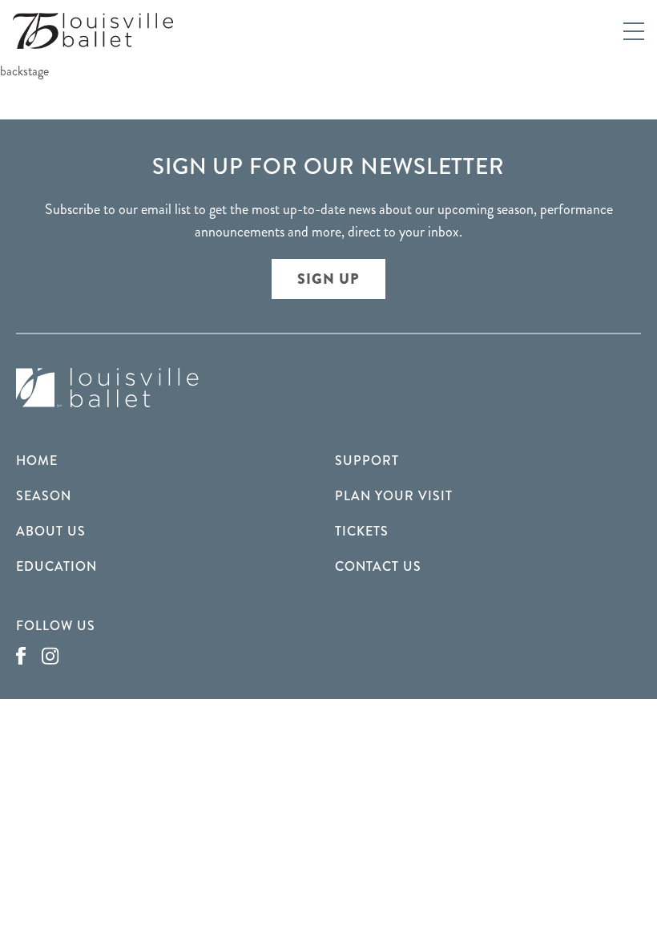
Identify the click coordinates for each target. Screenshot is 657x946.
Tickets (362, 531)
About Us (51, 531)
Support (367, 460)
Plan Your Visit (394, 496)
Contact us (378, 566)
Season (43, 496)
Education (56, 566)
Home (37, 460)
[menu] (633, 31)
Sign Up (328, 279)
